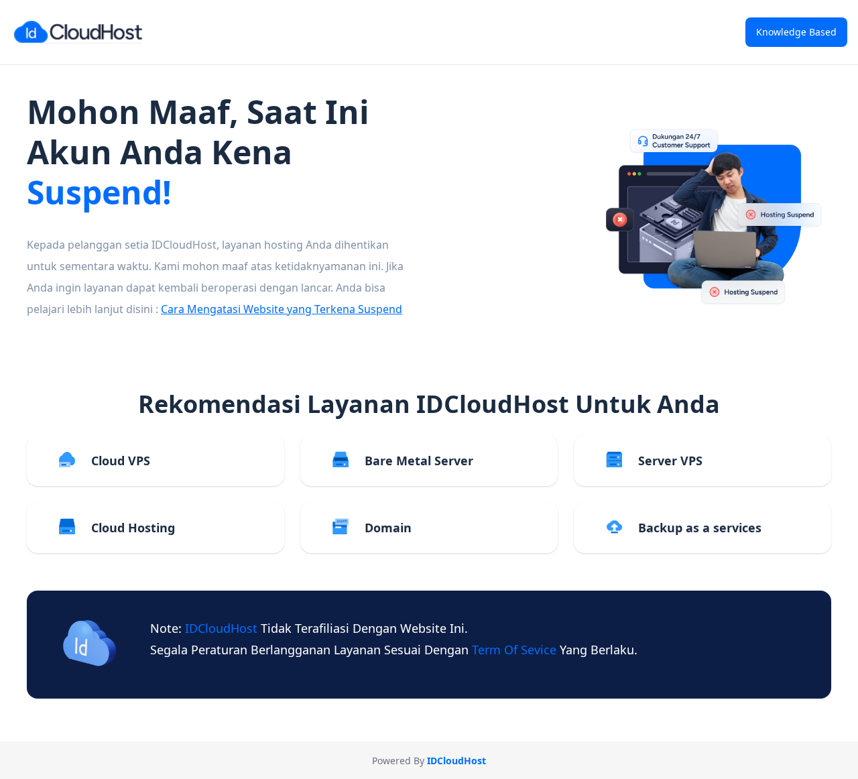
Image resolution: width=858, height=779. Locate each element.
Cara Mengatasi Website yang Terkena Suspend (281, 309)
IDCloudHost (223, 628)
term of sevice (516, 650)
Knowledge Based (796, 31)
